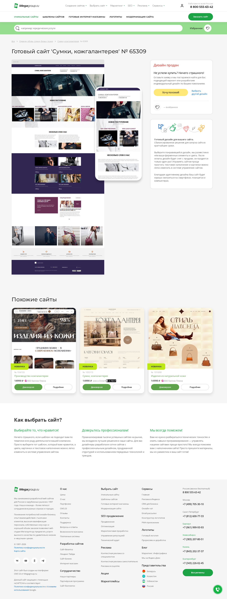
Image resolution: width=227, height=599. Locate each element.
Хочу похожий (170, 92)
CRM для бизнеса (150, 503)
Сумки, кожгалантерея (95, 375)
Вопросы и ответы (69, 527)
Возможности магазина (71, 531)
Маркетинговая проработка (114, 531)
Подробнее (58, 387)
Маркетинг (116, 5)
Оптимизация (107, 526)
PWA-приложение (150, 522)
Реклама (142, 5)
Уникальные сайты (26, 17)
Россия (150, 586)
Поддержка (65, 522)
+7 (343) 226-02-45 (193, 563)
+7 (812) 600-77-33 (193, 516)
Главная (145, 494)
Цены (62, 494)
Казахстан (151, 576)
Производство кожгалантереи (31, 375)
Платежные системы (70, 536)
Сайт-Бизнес (66, 558)
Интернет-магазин (69, 563)
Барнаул (187, 523)
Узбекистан (152, 581)
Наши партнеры (68, 576)
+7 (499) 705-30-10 (193, 504)
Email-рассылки (149, 513)
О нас (62, 499)
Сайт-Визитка (66, 549)
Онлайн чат (147, 508)
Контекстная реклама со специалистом (112, 555)
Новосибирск (189, 535)
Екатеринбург (189, 558)
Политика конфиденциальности (29, 547)
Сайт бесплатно (67, 585)
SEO (130, 5)
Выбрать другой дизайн (199, 92)
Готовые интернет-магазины (87, 17)
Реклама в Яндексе (151, 499)
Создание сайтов (75, 5)
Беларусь (151, 571)
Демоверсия (28, 387)
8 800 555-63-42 (201, 7)
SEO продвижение (112, 516)
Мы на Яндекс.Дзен (151, 558)
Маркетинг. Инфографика (154, 553)
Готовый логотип (150, 535)
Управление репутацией (112, 535)
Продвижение (107, 521)
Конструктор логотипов (153, 517)
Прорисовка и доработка (154, 540)
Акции (105, 573)
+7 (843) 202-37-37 (193, 551)
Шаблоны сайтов (54, 17)
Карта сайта (19, 551)
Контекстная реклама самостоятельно (119, 561)
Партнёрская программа (72, 581)
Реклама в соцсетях (110, 566)
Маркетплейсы (110, 581)
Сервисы (157, 5)
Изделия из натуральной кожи (168, 375)
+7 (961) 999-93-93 (193, 527)
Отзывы (64, 513)
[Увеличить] (70, 355)
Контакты (64, 517)
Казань (186, 546)
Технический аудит (110, 540)
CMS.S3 (63, 508)
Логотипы (115, 17)
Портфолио (65, 503)
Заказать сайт (200, 16)
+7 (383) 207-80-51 (193, 539)
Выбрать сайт (97, 5)
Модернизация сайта (140, 17)
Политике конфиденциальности (29, 586)
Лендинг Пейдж (67, 554)
